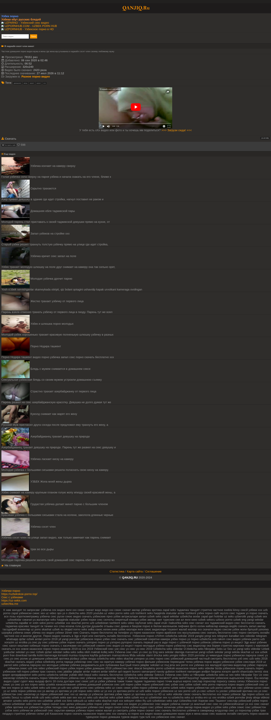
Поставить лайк (10, 145)
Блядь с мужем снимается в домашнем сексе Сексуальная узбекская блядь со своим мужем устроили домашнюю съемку (51, 374)
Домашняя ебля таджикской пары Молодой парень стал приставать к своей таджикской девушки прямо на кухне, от (55, 216)
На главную (12, 565)
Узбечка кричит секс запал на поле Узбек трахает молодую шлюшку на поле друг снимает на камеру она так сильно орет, (58, 261)
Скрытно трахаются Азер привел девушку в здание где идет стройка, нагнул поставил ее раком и (52, 194)
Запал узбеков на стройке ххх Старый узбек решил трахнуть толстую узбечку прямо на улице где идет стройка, (54, 239)
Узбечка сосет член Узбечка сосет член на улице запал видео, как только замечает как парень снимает (56, 532)
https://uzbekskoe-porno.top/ (19, 594)
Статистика (117, 571)
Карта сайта (135, 571)
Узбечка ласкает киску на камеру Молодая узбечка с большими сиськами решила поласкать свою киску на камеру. (55, 464)
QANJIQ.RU (130, 577)
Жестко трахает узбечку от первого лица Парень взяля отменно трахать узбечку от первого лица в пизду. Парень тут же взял (56, 307)
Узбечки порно (10, 590)
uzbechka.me (9, 603)
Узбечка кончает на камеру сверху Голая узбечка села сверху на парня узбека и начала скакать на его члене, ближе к (56, 171)
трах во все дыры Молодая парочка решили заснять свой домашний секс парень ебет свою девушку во (58, 555)
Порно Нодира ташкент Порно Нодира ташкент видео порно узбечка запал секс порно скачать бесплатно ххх (57, 352)
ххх (44, 83)
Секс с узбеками (12, 597)
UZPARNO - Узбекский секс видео (27, 22)
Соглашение (153, 571)
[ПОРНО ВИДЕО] (135, 8)
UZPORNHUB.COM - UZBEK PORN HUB (31, 25)
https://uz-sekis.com (14, 600)
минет (32, 83)
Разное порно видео (35, 76)
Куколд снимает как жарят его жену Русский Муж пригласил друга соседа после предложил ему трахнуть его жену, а (54, 419)
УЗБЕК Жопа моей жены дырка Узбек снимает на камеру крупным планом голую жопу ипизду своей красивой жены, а (58, 487)
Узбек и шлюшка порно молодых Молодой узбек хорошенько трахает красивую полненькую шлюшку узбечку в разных (57, 329)
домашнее (17, 83)
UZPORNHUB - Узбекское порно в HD (29, 29)
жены (25, 83)
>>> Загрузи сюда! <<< (176, 130)
